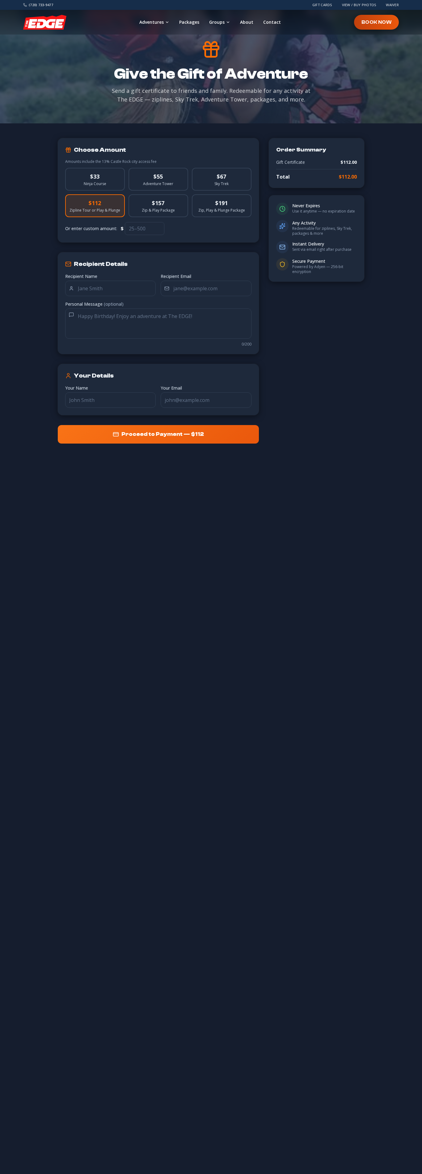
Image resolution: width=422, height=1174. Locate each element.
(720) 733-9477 (41, 4)
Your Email (171, 388)
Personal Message (94, 304)
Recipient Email (176, 276)
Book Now (376, 22)
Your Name (76, 388)
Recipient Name (81, 276)
